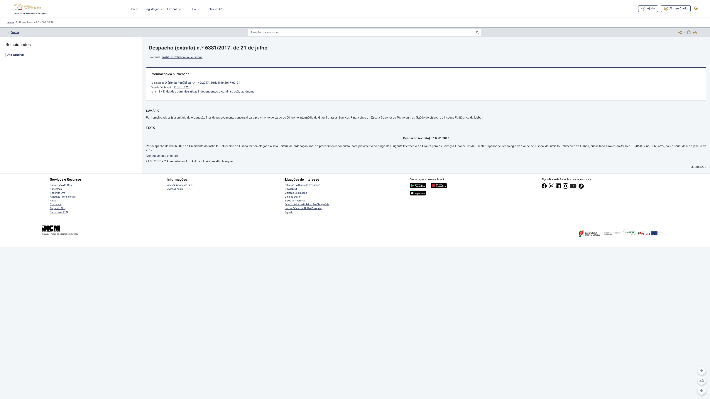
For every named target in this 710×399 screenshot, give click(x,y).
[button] (27, 7)
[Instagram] (565, 187)
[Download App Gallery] (439, 187)
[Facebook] (544, 187)
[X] (551, 187)
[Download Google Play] (418, 187)
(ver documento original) (162, 155)
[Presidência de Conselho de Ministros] (599, 239)
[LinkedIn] (558, 187)
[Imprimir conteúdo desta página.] (695, 32)
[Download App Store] (418, 194)
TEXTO (150, 127)
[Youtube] (573, 187)
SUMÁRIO (153, 110)
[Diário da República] (27, 7)
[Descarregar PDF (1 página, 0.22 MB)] (689, 32)
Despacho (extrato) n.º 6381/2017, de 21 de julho (208, 48)
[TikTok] (581, 188)
